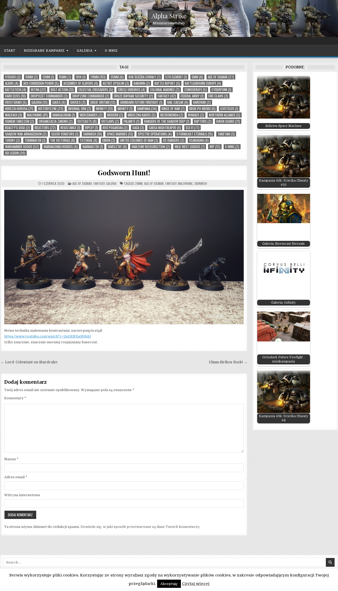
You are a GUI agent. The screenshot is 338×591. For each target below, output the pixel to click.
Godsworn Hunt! (124, 172)
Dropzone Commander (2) (90, 95)
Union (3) (108, 140)
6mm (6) (197, 76)
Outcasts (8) (87, 121)
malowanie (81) (37, 115)
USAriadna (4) (199, 140)
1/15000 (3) (13, 76)
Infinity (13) (104, 108)
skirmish (200, 183)
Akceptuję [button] (169, 584)
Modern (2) (115, 115)
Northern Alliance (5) (224, 115)
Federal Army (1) (192, 95)
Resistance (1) (70, 127)
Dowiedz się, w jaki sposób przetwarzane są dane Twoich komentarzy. (140, 527)
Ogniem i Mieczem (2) (19, 121)
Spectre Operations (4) (155, 134)
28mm (139, 183)
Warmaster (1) (92, 146)
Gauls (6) (58, 102)
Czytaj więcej (195, 583)
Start (9, 50)
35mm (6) (117, 76)
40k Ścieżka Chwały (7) (144, 76)
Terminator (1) (35, 140)
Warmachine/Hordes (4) (61, 146)
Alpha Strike (169, 15)
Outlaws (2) (110, 121)
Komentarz (15, 398)
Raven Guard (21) (228, 121)
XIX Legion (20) (15, 153)
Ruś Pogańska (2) (115, 127)
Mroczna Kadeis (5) (142, 115)
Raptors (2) (203, 121)
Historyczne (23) (50, 108)
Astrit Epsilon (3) (116, 83)
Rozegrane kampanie (44, 50)
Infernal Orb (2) (79, 108)
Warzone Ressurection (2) (151, 146)
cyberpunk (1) (221, 89)
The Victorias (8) (62, 140)
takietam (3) (226, 134)
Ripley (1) (91, 127)
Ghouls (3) (78, 102)
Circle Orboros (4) (131, 89)
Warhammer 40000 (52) (22, 146)
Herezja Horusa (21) (19, 108)
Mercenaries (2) (91, 115)
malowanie (185, 183)
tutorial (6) (88, 140)
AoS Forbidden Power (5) (41, 83)
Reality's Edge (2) (17, 127)
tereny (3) (12, 140)
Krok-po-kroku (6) (202, 108)
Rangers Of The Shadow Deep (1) (166, 121)
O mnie (111, 50)
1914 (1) (81, 76)
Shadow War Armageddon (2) (25, 134)
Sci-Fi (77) (192, 127)
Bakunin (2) (142, 83)
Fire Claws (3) (218, 95)
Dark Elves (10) (15, 95)
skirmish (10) (92, 134)
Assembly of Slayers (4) (80, 83)
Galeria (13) (39, 102)
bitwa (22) (38, 89)
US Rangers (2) (173, 140)
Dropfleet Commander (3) (49, 95)
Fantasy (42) (167, 95)
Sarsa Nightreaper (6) (165, 127)
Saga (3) (138, 127)
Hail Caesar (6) (177, 102)
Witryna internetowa (22, 495)
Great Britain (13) (102, 102)
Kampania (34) (147, 108)
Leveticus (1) (229, 108)
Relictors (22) (45, 127)
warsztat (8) (117, 146)
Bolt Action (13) (62, 89)
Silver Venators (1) (64, 134)
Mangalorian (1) (64, 115)
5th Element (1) (176, 76)
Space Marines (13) (120, 134)
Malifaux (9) (13, 115)
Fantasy (99, 183)
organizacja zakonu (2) (56, 121)
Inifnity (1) (125, 108)
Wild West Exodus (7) (190, 146)
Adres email (15, 477)
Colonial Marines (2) (165, 89)
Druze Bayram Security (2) (133, 95)
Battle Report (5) (167, 83)
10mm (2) (31, 76)
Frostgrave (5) (16, 102)
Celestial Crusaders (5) (95, 89)
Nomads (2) (196, 115)
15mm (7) (65, 76)
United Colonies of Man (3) (139, 140)
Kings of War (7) (173, 108)
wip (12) (214, 146)
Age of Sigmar (82, 183)
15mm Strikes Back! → (228, 362)
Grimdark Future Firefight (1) (141, 102)
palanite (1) (131, 121)
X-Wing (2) (232, 146)
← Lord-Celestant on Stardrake (29, 362)
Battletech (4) (15, 89)
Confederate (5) (195, 89)
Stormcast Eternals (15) (194, 134)
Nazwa (11, 459)
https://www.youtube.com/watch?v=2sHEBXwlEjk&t (47, 336)
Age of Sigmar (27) (221, 76)
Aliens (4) (11, 83)
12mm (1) (48, 76)
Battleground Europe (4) (203, 83)
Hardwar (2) (202, 102)
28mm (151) (98, 76)
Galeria (84, 50)
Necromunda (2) (171, 115)
